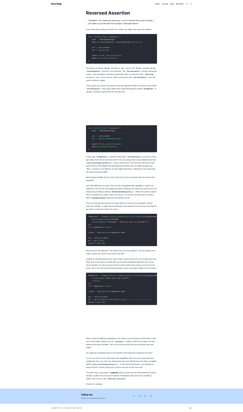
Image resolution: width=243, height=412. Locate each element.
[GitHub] (145, 396)
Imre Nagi (56, 3)
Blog (172, 4)
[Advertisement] (121, 109)
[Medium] (151, 396)
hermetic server (98, 198)
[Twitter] (134, 396)
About (157, 4)
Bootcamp (179, 4)
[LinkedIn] (140, 396)
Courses (165, 4)
